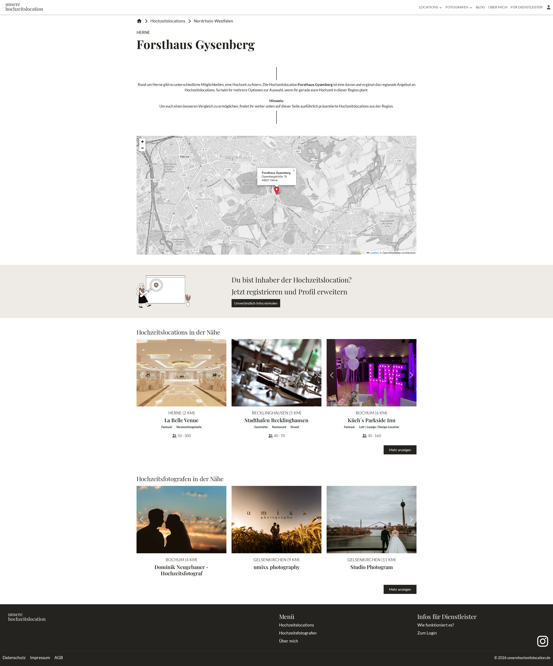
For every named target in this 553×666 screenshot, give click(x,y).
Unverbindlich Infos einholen (255, 303)
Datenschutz (14, 657)
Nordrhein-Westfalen (213, 20)
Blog (480, 7)
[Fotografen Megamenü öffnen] (470, 7)
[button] (548, 7)
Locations (428, 7)
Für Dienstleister (526, 7)
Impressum (40, 657)
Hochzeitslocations (167, 20)
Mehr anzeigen (400, 450)
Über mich (497, 7)
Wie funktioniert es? (435, 624)
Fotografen (457, 7)
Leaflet (373, 252)
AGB (58, 657)
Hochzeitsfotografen (298, 632)
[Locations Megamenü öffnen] (440, 7)
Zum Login (427, 632)
